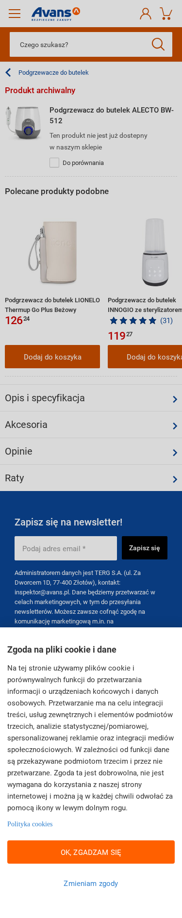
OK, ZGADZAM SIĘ (91, 852)
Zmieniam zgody (91, 883)
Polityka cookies (29, 824)
